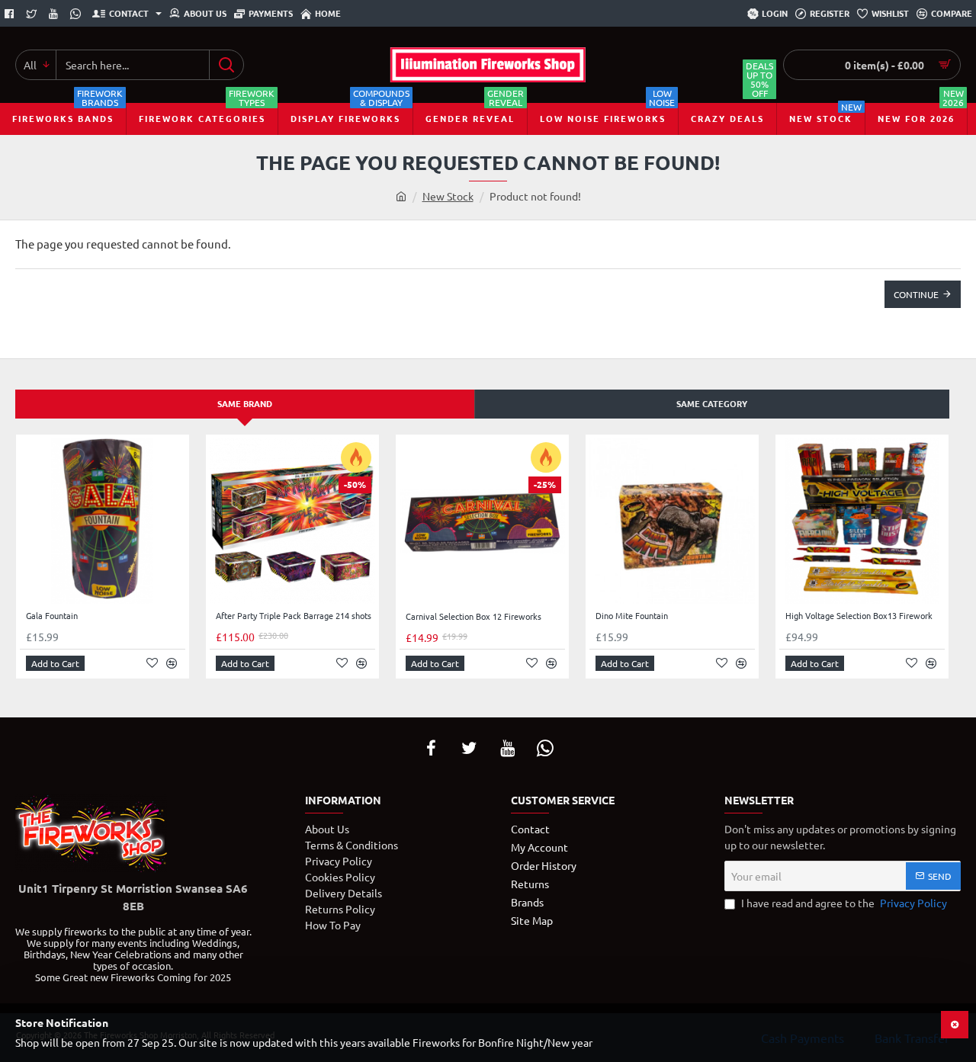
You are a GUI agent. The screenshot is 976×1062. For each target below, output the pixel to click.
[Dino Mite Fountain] (672, 521)
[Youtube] (55, 14)
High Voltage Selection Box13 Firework (859, 615)
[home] (401, 196)
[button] (55, 663)
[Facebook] (11, 14)
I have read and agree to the (843, 903)
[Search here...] (226, 64)
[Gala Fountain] (102, 521)
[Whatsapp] (77, 14)
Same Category (711, 403)
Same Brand (244, 403)
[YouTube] (507, 748)
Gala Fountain (52, 615)
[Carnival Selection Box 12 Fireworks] (482, 521)
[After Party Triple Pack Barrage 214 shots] (292, 521)
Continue (916, 294)
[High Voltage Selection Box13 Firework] (862, 521)
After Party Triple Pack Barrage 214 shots (293, 615)
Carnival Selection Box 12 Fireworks (473, 616)
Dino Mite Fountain (632, 615)
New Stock (448, 196)
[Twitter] (33, 14)
